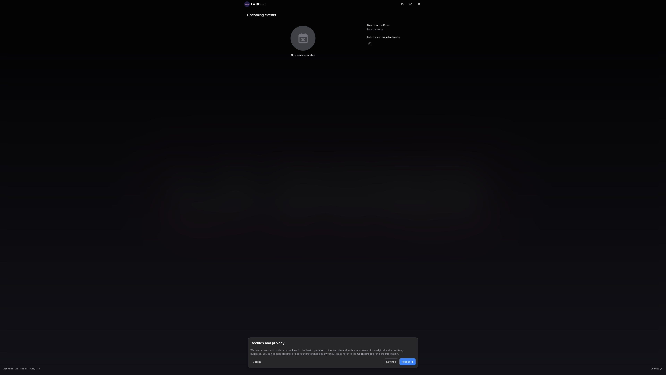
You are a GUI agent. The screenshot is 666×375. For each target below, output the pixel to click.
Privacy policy (34, 369)
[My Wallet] (402, 4)
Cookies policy (21, 369)
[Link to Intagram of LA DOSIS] (369, 43)
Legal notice (8, 369)
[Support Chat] (410, 4)
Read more (373, 29)
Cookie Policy (365, 353)
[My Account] (419, 4)
